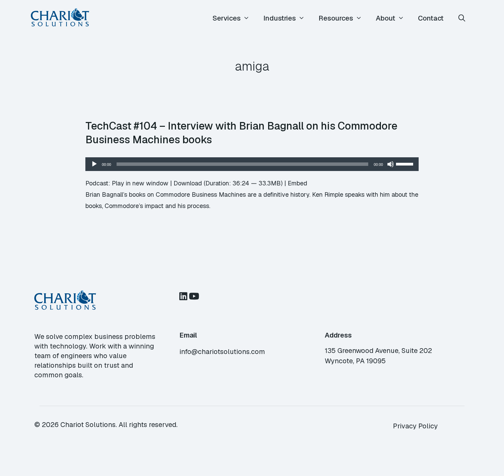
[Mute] (390, 164)
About (385, 18)
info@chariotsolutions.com (222, 351)
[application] (252, 164)
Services (227, 18)
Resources (336, 18)
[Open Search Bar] (462, 18)
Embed (297, 183)
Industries (279, 18)
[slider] (405, 163)
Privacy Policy (415, 426)
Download (187, 183)
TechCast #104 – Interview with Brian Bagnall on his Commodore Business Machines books (241, 132)
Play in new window (140, 183)
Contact (431, 18)
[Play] (94, 164)
